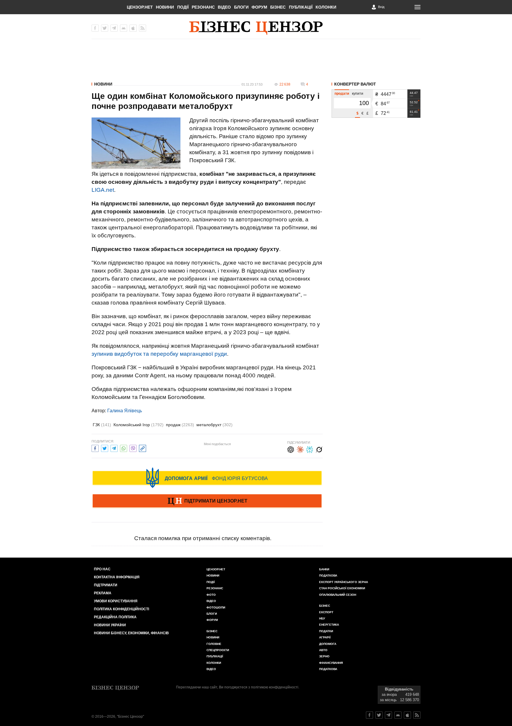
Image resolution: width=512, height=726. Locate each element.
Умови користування (115, 601)
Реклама (102, 593)
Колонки (326, 7)
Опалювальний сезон (337, 594)
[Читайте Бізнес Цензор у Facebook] (369, 715)
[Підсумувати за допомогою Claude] (300, 448)
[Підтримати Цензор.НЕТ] (207, 501)
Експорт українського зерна (343, 582)
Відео (224, 7)
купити (357, 93)
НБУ (322, 618)
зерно (324, 656)
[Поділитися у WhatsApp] (123, 447)
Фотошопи (216, 607)
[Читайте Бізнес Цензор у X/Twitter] (379, 715)
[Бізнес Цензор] (256, 28)
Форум (259, 7)
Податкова (328, 575)
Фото (211, 594)
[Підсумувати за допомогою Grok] (319, 448)
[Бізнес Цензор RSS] (142, 28)
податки (326, 631)
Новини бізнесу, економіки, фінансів (131, 633)
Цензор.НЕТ (140, 7)
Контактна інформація (117, 577)
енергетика (329, 624)
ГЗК (102, 424)
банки (324, 569)
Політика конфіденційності (121, 609)
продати (342, 93)
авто (323, 650)
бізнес (324, 605)
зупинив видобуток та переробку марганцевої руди (159, 354)
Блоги (241, 7)
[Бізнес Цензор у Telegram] (114, 28)
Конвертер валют (355, 84)
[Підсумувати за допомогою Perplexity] (309, 448)
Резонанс (203, 7)
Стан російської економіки (342, 588)
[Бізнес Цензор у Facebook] (95, 28)
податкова (328, 669)
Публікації (301, 7)
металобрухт (214, 424)
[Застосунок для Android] (123, 28)
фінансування (331, 662)
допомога (327, 643)
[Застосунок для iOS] (133, 28)
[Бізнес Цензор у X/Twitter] (104, 28)
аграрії (325, 637)
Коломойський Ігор (138, 424)
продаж (180, 424)
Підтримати (105, 585)
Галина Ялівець (124, 410)
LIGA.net (103, 190)
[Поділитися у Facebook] (95, 447)
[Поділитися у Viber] (133, 447)
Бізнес (278, 7)
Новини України (110, 625)
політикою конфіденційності (274, 687)
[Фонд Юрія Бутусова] (207, 477)
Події (183, 7)
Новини (165, 7)
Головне (214, 643)
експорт (326, 612)
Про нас (102, 569)
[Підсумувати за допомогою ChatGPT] (290, 448)
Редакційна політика (115, 617)
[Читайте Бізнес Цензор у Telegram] (388, 715)
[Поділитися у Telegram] (114, 447)
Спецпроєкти (218, 650)
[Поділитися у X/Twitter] (104, 447)
